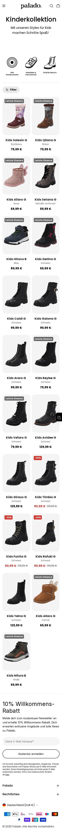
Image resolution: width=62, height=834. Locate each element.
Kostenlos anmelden (31, 754)
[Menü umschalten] (3, 5)
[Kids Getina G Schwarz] (46, 235)
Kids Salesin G (16, 140)
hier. (7, 774)
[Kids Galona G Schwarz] (46, 295)
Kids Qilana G (45, 140)
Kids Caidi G (16, 318)
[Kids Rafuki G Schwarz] (46, 532)
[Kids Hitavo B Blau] (16, 235)
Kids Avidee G (45, 437)
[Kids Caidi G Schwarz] (16, 295)
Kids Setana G (45, 199)
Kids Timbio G (45, 497)
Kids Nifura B (16, 675)
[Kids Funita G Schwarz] (16, 532)
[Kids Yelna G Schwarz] (16, 592)
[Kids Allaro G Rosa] (16, 175)
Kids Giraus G (16, 497)
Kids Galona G (46, 318)
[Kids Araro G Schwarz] (16, 354)
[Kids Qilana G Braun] (46, 116)
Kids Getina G (45, 259)
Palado (16, 826)
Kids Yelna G (16, 616)
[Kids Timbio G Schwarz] (46, 473)
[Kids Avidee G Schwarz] (46, 413)
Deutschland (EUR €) (21, 805)
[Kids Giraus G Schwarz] (16, 473)
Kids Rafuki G (46, 556)
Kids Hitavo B (16, 259)
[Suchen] (51, 5)
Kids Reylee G (45, 378)
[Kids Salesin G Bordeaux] (16, 116)
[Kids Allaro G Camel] (46, 592)
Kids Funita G (16, 556)
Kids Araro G (16, 378)
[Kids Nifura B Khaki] (16, 651)
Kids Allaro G (16, 199)
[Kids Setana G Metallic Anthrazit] (46, 175)
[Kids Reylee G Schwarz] (46, 354)
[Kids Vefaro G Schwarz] (16, 413)
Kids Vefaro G (16, 437)
